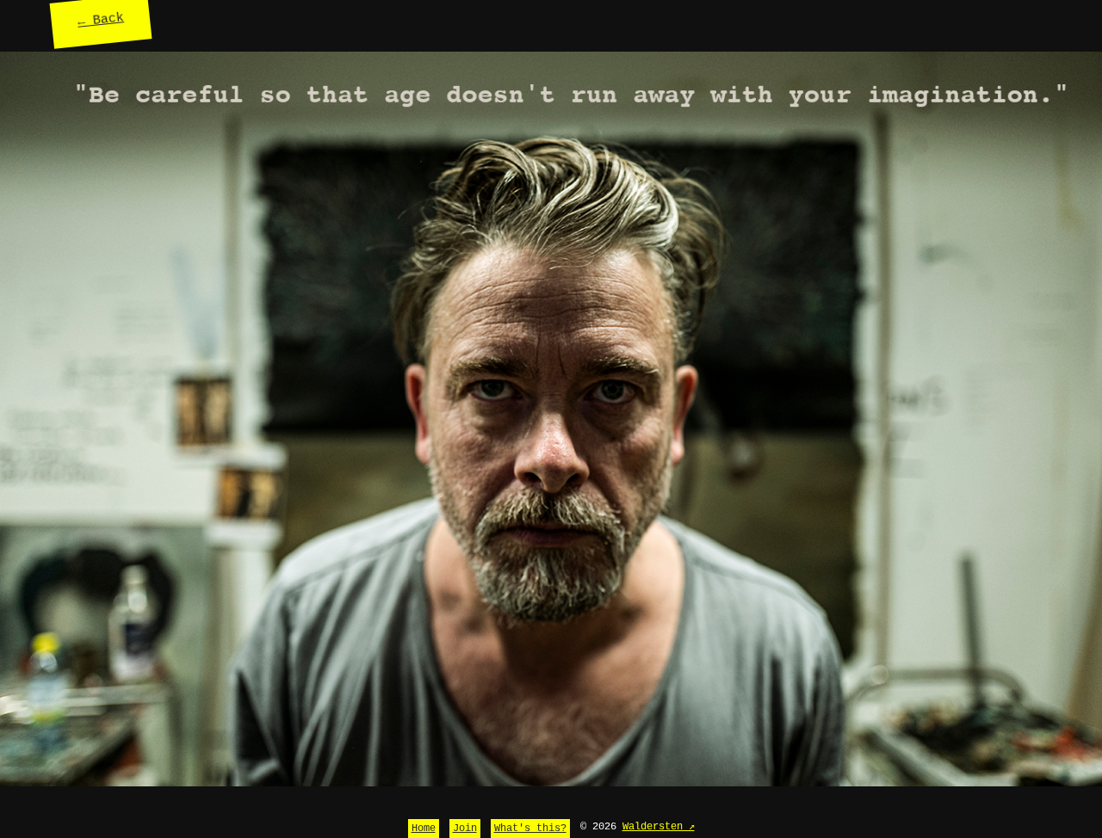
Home (424, 829)
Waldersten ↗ (658, 827)
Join (465, 829)
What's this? (530, 829)
